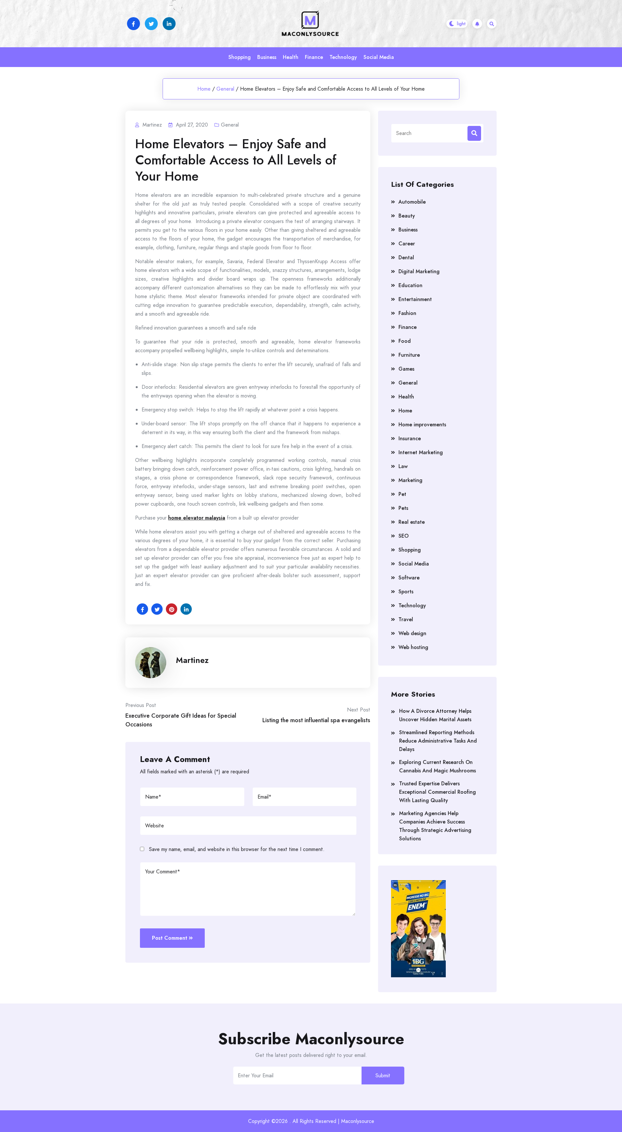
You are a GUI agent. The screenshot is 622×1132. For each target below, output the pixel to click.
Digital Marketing (419, 271)
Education (410, 285)
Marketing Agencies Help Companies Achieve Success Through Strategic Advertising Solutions (435, 826)
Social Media (378, 57)
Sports (405, 591)
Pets (403, 508)
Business (266, 57)
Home (204, 89)
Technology (343, 57)
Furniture (409, 355)
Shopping (239, 57)
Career (406, 243)
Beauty (406, 215)
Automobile (412, 202)
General (225, 89)
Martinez (192, 660)
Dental (406, 257)
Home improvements (422, 424)
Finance (314, 57)
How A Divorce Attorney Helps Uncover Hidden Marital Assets (435, 715)
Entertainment (415, 299)
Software (409, 577)
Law (403, 466)
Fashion (407, 313)
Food (404, 341)
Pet (402, 494)
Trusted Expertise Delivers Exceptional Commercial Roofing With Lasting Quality (437, 792)
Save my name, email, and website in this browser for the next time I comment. (237, 849)
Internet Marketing (420, 452)
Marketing (410, 480)
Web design (412, 633)
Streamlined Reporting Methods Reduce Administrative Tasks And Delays (438, 741)
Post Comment (169, 938)
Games (406, 369)
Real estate (411, 522)
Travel (405, 619)
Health (290, 57)
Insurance (409, 438)
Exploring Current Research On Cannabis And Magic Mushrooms (437, 766)
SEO (403, 536)
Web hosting (413, 647)
